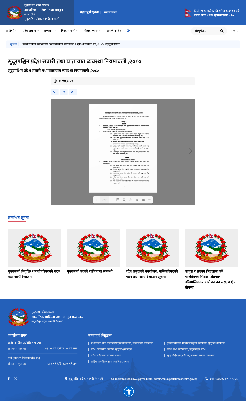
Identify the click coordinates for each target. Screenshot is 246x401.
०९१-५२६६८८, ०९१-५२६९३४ (224, 379)
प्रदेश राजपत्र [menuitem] (29, 31)
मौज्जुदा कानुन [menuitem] (91, 31)
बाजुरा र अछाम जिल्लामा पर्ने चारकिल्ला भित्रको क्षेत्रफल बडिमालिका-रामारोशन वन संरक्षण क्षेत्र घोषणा (210, 279)
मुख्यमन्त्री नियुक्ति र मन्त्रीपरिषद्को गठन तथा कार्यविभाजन (34, 274)
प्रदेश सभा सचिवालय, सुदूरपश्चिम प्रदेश (186, 349)
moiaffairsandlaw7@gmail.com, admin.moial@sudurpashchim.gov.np (156, 379)
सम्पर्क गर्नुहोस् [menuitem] (114, 31)
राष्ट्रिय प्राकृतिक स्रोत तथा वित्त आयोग (110, 361)
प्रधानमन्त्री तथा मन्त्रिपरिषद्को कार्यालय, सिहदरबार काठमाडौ (122, 343)
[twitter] (15, 379)
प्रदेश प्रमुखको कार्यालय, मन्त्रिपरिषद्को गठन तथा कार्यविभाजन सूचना (152, 274)
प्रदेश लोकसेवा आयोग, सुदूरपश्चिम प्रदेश (111, 349)
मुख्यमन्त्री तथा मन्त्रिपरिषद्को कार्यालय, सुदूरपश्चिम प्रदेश (196, 343)
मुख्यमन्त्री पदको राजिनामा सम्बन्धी (90, 271)
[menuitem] (128, 30)
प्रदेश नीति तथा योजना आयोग (106, 355)
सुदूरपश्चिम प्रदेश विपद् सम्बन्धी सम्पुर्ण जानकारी (191, 355)
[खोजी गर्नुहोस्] (221, 31)
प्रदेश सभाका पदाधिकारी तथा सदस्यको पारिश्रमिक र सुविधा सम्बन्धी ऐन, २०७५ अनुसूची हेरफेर (71, 44)
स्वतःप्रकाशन (110, 12)
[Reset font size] (64, 92)
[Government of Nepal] (14, 12)
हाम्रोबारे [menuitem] (10, 31)
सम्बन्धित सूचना (18, 218)
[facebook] (9, 379)
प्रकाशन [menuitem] (48, 31)
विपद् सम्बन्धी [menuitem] (68, 31)
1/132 (104, 200)
